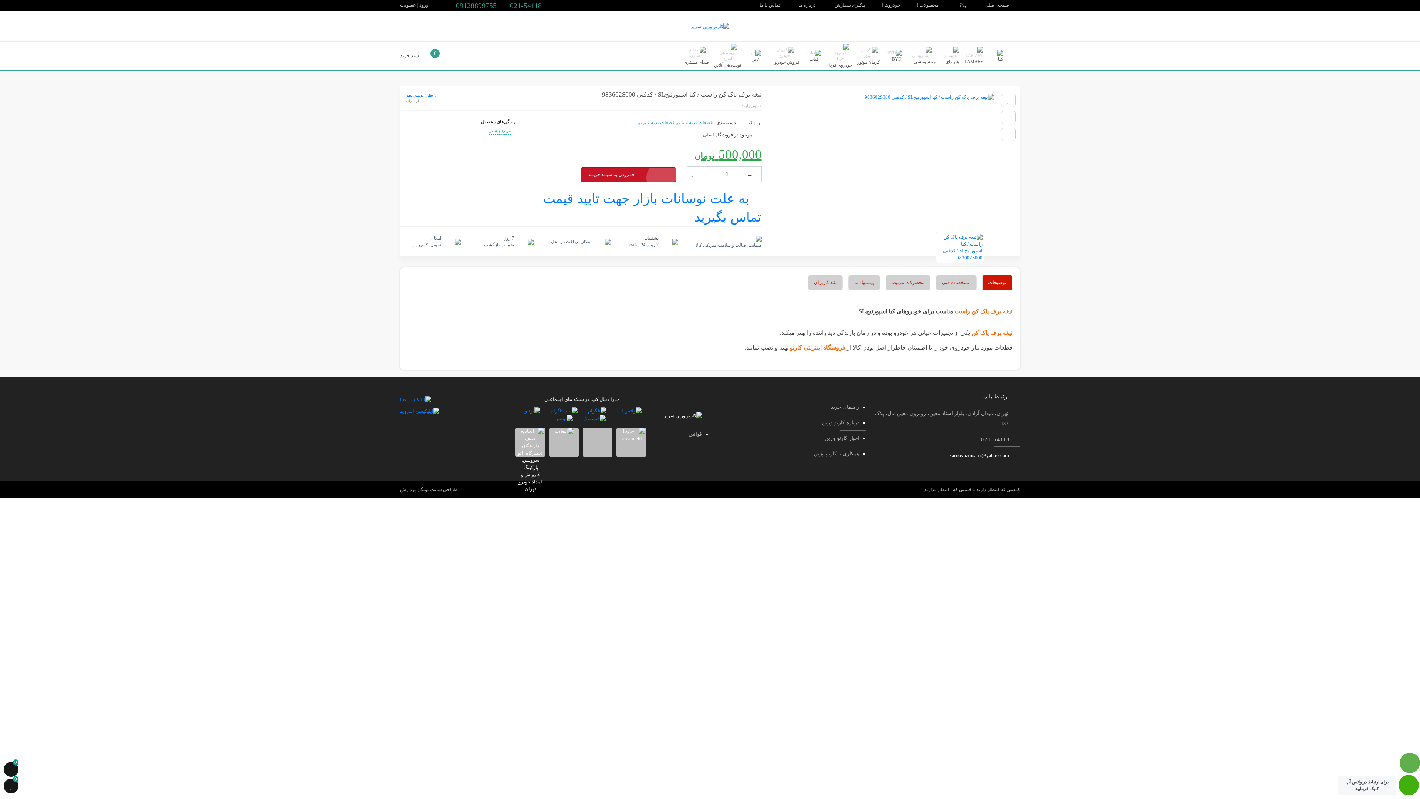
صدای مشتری (696, 62)
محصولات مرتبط (908, 282)
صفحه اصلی (997, 5)
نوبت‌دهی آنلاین (727, 65)
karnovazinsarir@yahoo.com (979, 455)
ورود (423, 5)
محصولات (929, 5)
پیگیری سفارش (850, 5)
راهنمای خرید (845, 407)
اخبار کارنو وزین (842, 438)
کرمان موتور (868, 62)
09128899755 (475, 5)
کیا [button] (1000, 59)
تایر (756, 59)
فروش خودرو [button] (786, 62)
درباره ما (807, 5)
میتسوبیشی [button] (924, 61)
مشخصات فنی (956, 282)
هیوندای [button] (951, 61)
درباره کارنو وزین (840, 422)
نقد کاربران (825, 282)
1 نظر (431, 95)
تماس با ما (771, 5)
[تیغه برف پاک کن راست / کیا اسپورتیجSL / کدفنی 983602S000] (881, 159)
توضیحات (997, 282)
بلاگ (962, 5)
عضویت (408, 5)
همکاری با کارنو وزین (836, 453)
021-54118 (525, 5)
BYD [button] (896, 59)
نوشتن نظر (414, 95)
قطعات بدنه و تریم (694, 122)
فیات (814, 59)
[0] (11, 770)
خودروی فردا (840, 65)
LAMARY (974, 61)
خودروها (893, 5)
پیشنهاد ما (864, 282)
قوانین (695, 434)
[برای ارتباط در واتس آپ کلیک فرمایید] (1408, 789)
